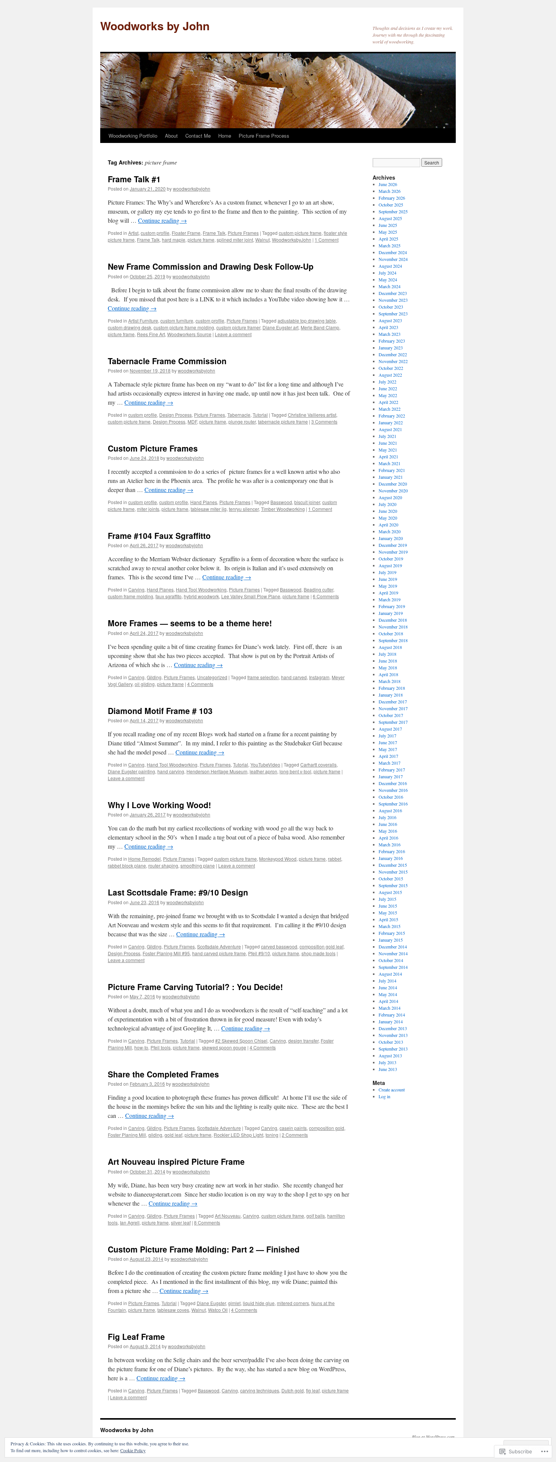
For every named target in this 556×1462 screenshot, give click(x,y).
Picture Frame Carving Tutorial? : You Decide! (195, 986)
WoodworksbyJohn (291, 239)
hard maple (173, 239)
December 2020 (393, 484)
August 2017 (390, 729)
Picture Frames (243, 233)
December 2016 (393, 783)
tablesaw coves (173, 1310)
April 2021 (388, 456)
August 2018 (390, 647)
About (171, 135)
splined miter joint (235, 239)
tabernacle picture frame (283, 421)
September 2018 (393, 640)
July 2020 (387, 504)
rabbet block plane (127, 865)
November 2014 (393, 953)
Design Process (175, 414)
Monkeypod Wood (278, 858)
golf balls (315, 1215)
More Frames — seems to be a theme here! (190, 623)
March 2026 (390, 191)
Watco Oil (218, 1310)
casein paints (293, 1128)
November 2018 (393, 627)
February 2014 (392, 1015)
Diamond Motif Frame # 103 (160, 710)
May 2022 (388, 395)
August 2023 (390, 320)
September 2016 (393, 804)
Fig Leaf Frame (136, 1336)
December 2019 (393, 545)
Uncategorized (212, 677)
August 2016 (390, 810)
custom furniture (176, 320)
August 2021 (390, 429)
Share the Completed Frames (163, 1074)
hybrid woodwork (201, 596)
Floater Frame (186, 233)
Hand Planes (203, 502)
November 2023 (393, 300)
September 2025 (393, 211)
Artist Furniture (143, 320)
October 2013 (391, 1042)
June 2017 (388, 742)
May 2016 (388, 831)
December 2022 (393, 354)
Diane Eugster (211, 1303)
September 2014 (393, 967)
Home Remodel (144, 858)
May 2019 (388, 586)
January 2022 (391, 422)
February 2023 (392, 341)
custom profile (155, 233)
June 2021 (388, 443)
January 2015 (391, 940)
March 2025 (390, 245)
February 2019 (392, 606)
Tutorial (260, 414)
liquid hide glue (259, 1303)
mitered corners (293, 1303)
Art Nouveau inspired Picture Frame (176, 1161)
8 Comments (207, 1222)
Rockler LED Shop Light (238, 1134)
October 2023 (391, 307)
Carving (136, 589)
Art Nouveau (228, 1215)
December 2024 (393, 252)
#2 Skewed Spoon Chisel (241, 1040)
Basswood (281, 502)
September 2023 (393, 313)
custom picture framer (238, 327)
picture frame (201, 239)
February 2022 (392, 416)
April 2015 (388, 919)
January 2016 (391, 858)
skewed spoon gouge (224, 1047)
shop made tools (318, 953)
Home (224, 135)
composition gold (326, 1128)
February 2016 (392, 851)
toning (272, 1134)
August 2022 (390, 375)
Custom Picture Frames (153, 448)
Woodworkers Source (189, 334)
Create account (392, 1089)
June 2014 (388, 987)
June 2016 (388, 824)
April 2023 (388, 327)
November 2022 (393, 361)
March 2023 (390, 334)
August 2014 (390, 974)
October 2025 (391, 205)
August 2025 (390, 218)
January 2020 (391, 538)
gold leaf (173, 1134)
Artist (133, 233)
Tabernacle (238, 414)
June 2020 (388, 511)
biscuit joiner (307, 502)
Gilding (154, 677)
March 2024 (390, 286)
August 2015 (390, 892)
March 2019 (390, 599)
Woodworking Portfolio (133, 135)
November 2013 (393, 1035)
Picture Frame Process (264, 135)
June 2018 (388, 661)
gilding (155, 1134)
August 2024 (390, 266)
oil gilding (145, 684)
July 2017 (387, 736)
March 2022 (390, 409)
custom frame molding (130, 596)
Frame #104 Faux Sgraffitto (159, 535)
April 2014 (388, 1001)
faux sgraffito (168, 596)
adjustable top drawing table (307, 320)
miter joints (148, 509)
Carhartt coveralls (318, 764)
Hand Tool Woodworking (201, 589)
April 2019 (388, 593)
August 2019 (390, 565)
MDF (192, 421)
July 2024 (387, 273)
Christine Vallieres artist (312, 414)
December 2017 (393, 701)
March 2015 (390, 926)
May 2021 (388, 450)
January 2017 (391, 776)
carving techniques (259, 1390)
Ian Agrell (130, 1222)
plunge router (242, 421)
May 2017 (388, 749)
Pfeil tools (161, 1047)
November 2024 (393, 259)
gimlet (234, 1303)
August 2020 (390, 497)
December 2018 (393, 620)
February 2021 (392, 470)
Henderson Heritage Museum (216, 771)
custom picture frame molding (184, 327)
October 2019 (391, 559)
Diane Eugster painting (131, 771)
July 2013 (387, 1062)
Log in (384, 1096)
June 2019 (388, 579)
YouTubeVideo (265, 764)
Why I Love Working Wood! (159, 804)
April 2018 (388, 674)
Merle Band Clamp (320, 327)
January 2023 (391, 348)
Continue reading (162, 220)
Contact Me (198, 135)
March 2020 (390, 531)
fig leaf (313, 1390)
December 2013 (393, 1028)
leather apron (263, 771)
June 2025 (388, 225)
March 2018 (390, 681)
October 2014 (391, 960)
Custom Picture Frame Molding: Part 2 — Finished (204, 1249)
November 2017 (393, 708)
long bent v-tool (295, 771)
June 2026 (388, 184)
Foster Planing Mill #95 (166, 953)
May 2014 (388, 994)
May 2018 (388, 667)
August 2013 (390, 1055)
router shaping (163, 865)
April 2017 (388, 756)
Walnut (262, 239)
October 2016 (391, 797)
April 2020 (388, 524)
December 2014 (393, 947)
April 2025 (388, 239)
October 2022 (391, 368)
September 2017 (393, 722)
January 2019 (391, 613)
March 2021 (390, 463)
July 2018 (387, 654)
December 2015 (393, 865)
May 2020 (388, 518)
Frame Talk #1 (134, 179)
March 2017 (390, 763)
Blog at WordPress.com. (434, 1437)
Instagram (319, 677)
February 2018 (392, 688)
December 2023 (393, 293)
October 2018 (391, 633)
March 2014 (390, 1008)
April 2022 (388, 402)
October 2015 (391, 878)
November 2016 (393, 790)
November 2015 (393, 872)
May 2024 (388, 279)
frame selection (263, 677)
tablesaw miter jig (209, 509)
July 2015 (387, 899)
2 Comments (295, 1134)
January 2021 (391, 477)
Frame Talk (214, 233)
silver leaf (181, 1222)
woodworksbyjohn (191, 188)
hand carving (170, 771)
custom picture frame (300, 233)
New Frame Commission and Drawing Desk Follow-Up (211, 266)
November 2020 (393, 490)
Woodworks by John (155, 25)
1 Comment (327, 239)
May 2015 (388, 912)
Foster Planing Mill (127, 1134)
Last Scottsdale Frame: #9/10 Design (178, 892)
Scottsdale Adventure (219, 946)
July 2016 (387, 817)
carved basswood (279, 946)
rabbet (334, 858)
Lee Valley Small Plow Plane (250, 596)
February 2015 (392, 933)
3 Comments (324, 421)
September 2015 (393, 885)
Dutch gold (292, 1390)
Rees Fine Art (151, 334)
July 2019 (387, 572)
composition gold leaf (321, 946)
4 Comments (200, 684)
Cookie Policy (133, 1450)
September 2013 (393, 1049)
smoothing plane (197, 865)
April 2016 (388, 838)
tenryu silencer (244, 509)
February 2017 (392, 770)
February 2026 (392, 198)
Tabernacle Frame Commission (167, 360)
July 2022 (387, 382)
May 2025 (388, 232)
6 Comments (326, 596)
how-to (141, 1047)
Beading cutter (318, 589)
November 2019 (393, 552)
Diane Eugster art (280, 327)
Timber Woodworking (283, 509)
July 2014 (387, 981)
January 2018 (391, 695)
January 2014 (391, 1021)
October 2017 (391, 715)
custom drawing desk (129, 327)
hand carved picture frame (219, 953)
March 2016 (390, 844)
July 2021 (387, 436)
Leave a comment (233, 334)
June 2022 (388, 388)
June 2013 (388, 1069)
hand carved (294, 677)
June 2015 (388, 906)
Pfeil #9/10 (259, 953)
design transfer (303, 1040)
